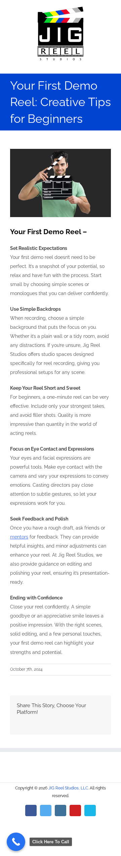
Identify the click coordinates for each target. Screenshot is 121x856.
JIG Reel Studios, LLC (68, 788)
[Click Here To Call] (16, 842)
